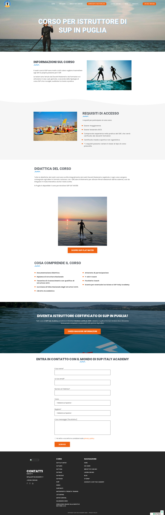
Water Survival (61, 498)
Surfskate (59, 488)
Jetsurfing (60, 494)
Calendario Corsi (62, 501)
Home (86, 463)
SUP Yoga (59, 469)
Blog (85, 475)
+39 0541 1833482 (32, 480)
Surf (57, 482)
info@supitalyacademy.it (35, 477)
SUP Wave (59, 466)
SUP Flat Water (61, 463)
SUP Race (59, 472)
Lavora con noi (89, 472)
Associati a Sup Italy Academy (94, 482)
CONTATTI (30, 474)
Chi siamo (87, 466)
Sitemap (87, 478)
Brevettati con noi (90, 469)
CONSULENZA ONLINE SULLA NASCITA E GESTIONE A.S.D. (68, 505)
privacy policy (89, 438)
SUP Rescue (60, 475)
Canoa (58, 485)
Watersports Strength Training (67, 491)
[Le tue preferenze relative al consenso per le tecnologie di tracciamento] (162, 512)
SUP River (59, 478)
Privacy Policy (93, 512)
